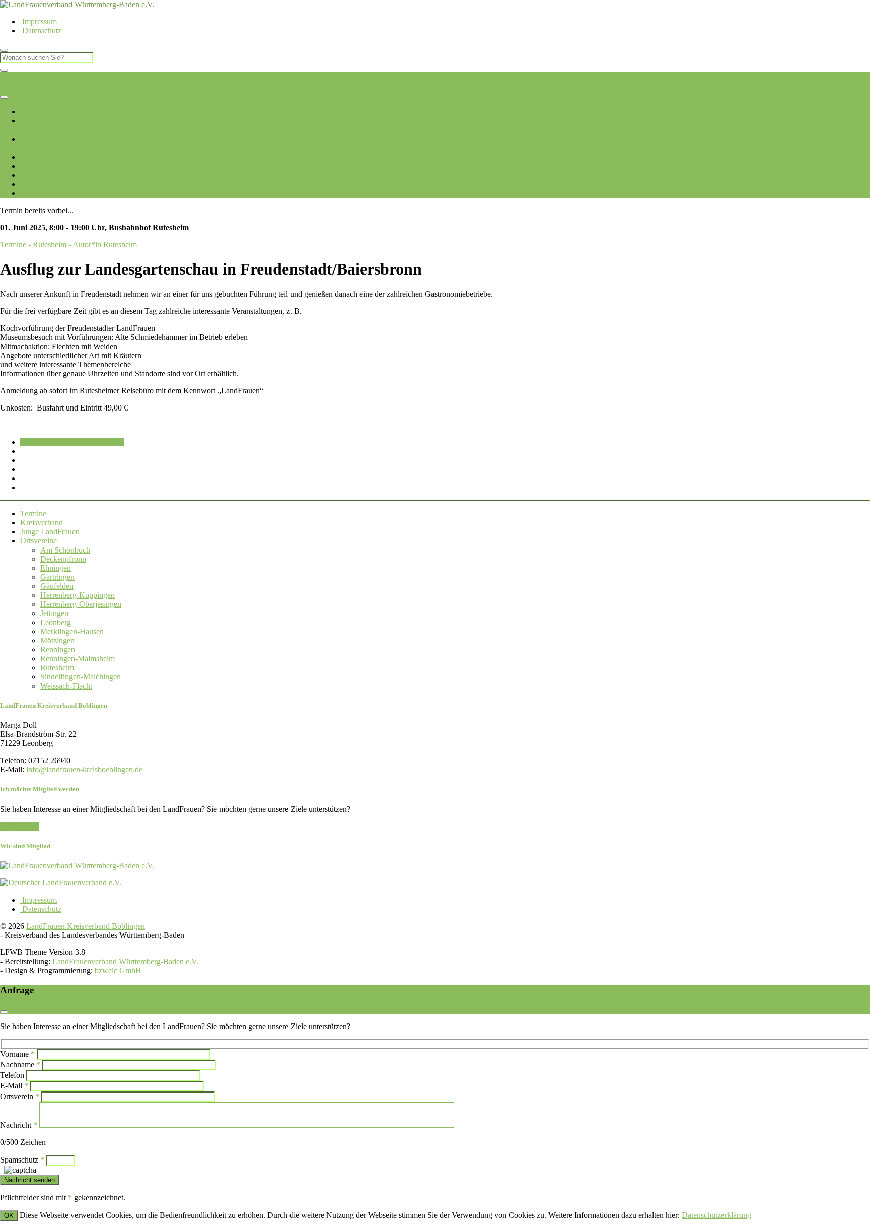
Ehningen (81, 148)
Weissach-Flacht (726, 148)
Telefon (12, 1075)
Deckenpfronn (43, 148)
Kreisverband (41, 522)
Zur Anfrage (19, 826)
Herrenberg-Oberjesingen (279, 148)
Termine (33, 166)
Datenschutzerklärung (716, 1215)
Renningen (493, 148)
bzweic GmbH (118, 970)
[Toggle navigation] (4, 97)
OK (9, 1215)
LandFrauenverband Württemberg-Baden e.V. (125, 961)
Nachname (20, 1064)
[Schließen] (4, 70)
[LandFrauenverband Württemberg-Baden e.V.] (77, 865)
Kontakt (34, 193)
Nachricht (18, 1125)
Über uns (34, 120)
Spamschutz (22, 1159)
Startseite (34, 111)
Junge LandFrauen (50, 157)
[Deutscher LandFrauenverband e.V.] (60, 882)
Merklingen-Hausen (410, 148)
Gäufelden (147, 148)
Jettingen (334, 148)
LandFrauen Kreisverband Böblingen (59, 76)
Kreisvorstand (42, 129)
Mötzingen (459, 148)
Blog (29, 175)
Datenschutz (40, 30)
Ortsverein (19, 1096)
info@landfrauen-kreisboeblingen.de (84, 769)
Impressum (38, 21)
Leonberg (363, 148)
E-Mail (14, 1085)
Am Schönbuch (65, 549)
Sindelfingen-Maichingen (659, 148)
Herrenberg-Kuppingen (201, 148)
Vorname (17, 1054)
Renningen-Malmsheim (548, 148)
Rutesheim (602, 148)
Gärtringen (114, 148)
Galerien (33, 184)
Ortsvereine (38, 138)
